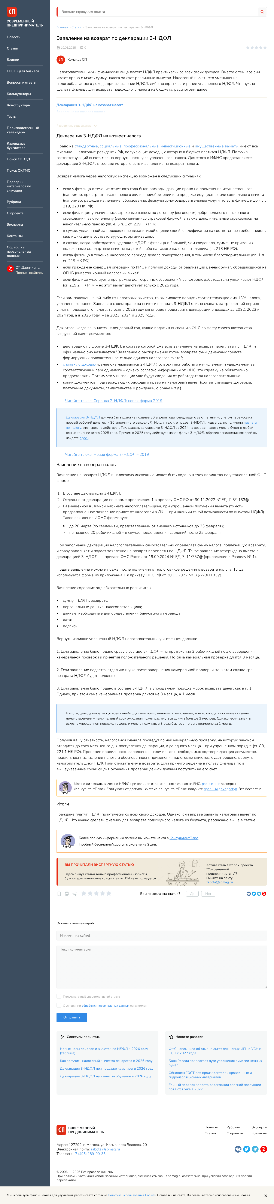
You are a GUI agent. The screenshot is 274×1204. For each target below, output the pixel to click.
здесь (84, 438)
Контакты (15, 236)
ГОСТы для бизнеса (23, 71)
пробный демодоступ (220, 789)
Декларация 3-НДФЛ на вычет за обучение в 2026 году (105, 1076)
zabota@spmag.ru (219, 882)
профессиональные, (141, 146)
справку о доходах (79, 364)
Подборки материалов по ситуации (19, 186)
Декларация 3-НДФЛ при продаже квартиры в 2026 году (106, 1068)
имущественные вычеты (216, 146)
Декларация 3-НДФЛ (83, 417)
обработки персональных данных (105, 1006)
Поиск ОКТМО (18, 170)
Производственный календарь (23, 130)
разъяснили (211, 783)
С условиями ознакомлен (105, 1006)
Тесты (11, 116)
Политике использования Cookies (132, 1195)
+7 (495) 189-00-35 (89, 1153)
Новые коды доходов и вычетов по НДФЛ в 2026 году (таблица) (104, 1051)
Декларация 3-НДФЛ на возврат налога (90, 105)
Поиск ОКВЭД (18, 159)
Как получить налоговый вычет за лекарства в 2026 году (106, 1061)
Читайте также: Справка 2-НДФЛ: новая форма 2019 (113, 400)
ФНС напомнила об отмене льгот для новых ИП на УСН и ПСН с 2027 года (215, 1051)
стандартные (86, 146)
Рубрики (14, 202)
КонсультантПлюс (184, 838)
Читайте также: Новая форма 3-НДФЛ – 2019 (107, 454)
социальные (111, 146)
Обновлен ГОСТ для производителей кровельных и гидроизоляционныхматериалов (210, 1075)
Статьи (12, 48)
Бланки (13, 60)
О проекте (15, 213)
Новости (13, 37)
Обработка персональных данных (19, 251)
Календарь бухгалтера (16, 145)
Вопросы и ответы (21, 82)
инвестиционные (176, 146)
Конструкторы (19, 105)
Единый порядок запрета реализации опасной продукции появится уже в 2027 (215, 1087)
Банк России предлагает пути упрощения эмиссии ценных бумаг (215, 1063)
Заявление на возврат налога (81, 111)
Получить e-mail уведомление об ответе (91, 997)
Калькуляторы (19, 94)
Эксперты (15, 224)
